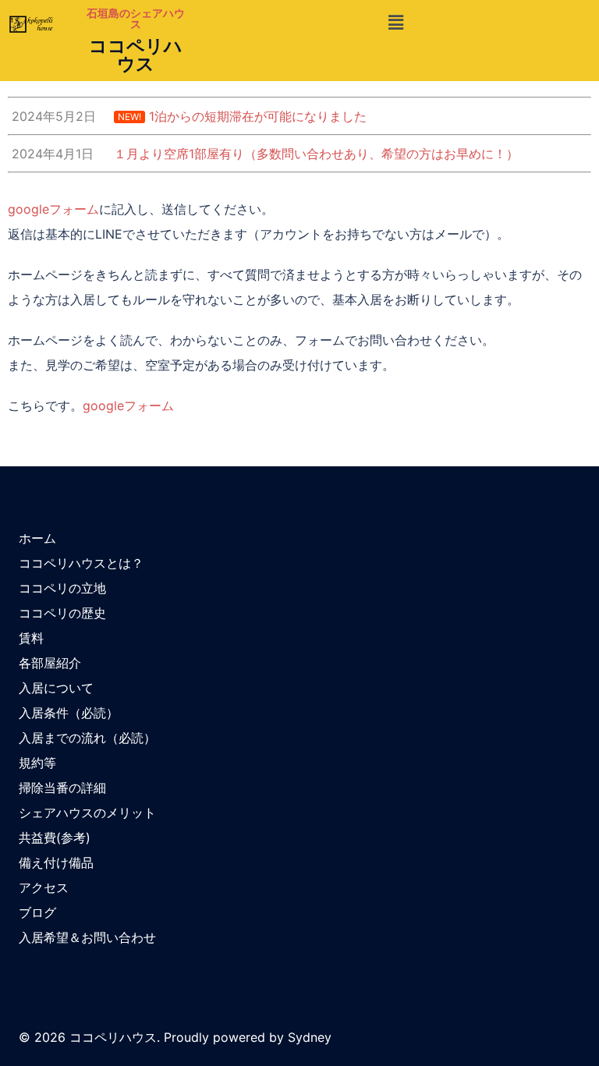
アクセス (44, 887)
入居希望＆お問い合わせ (87, 937)
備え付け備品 (56, 862)
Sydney (309, 1037)
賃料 (31, 638)
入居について (56, 688)
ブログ (37, 912)
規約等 (37, 762)
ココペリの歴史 (62, 613)
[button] (395, 22)
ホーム (37, 538)
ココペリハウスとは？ (81, 563)
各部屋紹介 (50, 663)
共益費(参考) (54, 837)
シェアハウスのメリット (87, 812)
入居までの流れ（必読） (87, 737)
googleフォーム (53, 209)
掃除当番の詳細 (62, 787)
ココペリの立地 (62, 588)
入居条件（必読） (69, 713)
